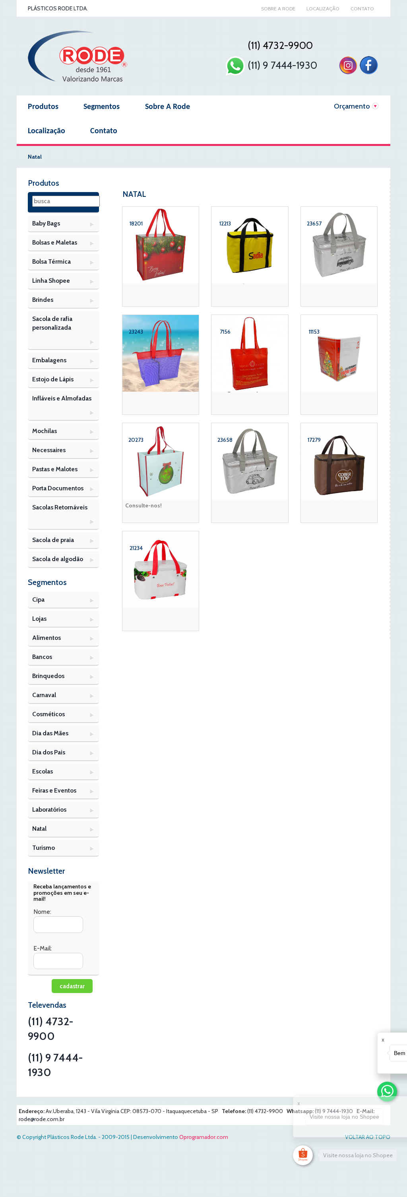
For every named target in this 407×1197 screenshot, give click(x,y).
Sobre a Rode (278, 9)
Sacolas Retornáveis (59, 507)
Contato (362, 9)
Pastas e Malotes (55, 469)
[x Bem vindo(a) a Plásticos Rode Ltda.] (387, 1092)
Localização (322, 9)
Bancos (42, 657)
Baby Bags (46, 223)
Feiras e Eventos (54, 790)
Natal (39, 828)
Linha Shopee (51, 280)
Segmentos (101, 107)
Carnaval (44, 695)
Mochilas (44, 431)
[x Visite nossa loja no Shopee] (303, 1155)
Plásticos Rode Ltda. (58, 8)
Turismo (43, 847)
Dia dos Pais (48, 752)
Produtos (43, 107)
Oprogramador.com (203, 1137)
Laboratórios (49, 809)
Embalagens (49, 360)
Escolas (42, 771)
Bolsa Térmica (51, 261)
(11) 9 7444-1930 (281, 65)
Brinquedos (48, 676)
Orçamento (352, 106)
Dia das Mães (50, 733)
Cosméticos (48, 714)
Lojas (39, 618)
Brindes (42, 299)
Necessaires (49, 450)
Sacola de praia (53, 540)
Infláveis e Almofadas (61, 398)
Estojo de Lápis (53, 379)
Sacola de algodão (57, 559)
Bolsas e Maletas (54, 242)
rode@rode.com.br (41, 1119)
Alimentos (46, 637)
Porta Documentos (57, 488)
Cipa (38, 599)
